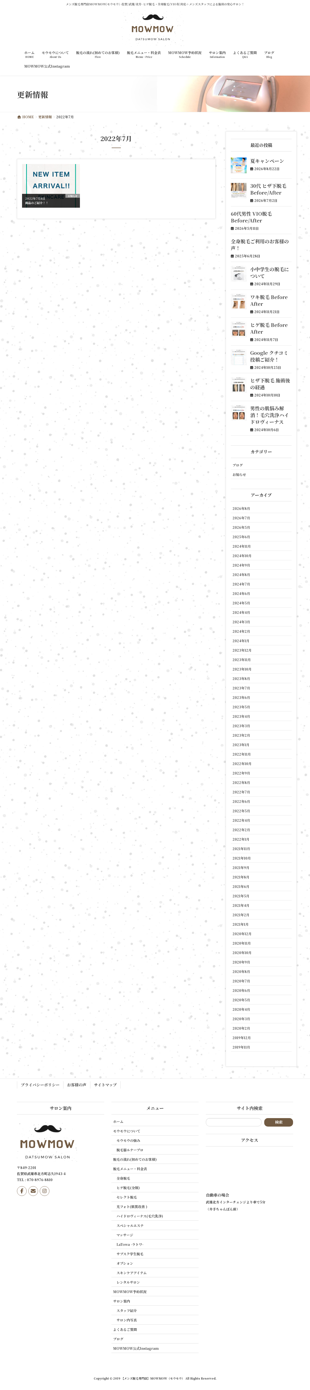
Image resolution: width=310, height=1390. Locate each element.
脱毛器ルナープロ (129, 1149)
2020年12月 (242, 933)
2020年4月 (241, 1009)
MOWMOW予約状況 (130, 1291)
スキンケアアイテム (131, 1272)
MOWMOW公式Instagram (136, 1348)
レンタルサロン (128, 1282)
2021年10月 (241, 858)
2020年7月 (241, 981)
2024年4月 (241, 612)
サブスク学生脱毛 (129, 1253)
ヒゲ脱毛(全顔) (128, 1187)
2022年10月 (242, 763)
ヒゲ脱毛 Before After (269, 328)
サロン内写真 (126, 1320)
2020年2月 (241, 1028)
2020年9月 (241, 962)
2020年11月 (241, 943)
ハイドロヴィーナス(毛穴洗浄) (139, 1216)
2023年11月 (241, 659)
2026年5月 (241, 527)
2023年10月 (242, 669)
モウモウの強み (128, 1140)
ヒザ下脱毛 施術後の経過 (270, 384)
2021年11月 (241, 848)
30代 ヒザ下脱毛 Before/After (268, 189)
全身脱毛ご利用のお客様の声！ (260, 245)
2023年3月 (241, 725)
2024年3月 (241, 621)
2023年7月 (241, 688)
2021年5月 (240, 895)
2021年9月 (240, 867)
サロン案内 (121, 1301)
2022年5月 (241, 810)
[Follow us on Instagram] (44, 1191)
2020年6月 (241, 990)
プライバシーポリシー (40, 1085)
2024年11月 (241, 546)
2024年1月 (240, 640)
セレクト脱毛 (126, 1197)
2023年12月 (242, 650)
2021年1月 (240, 924)
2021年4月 (240, 905)
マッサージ (124, 1234)
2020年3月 (241, 1018)
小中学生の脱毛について (269, 272)
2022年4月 (241, 820)
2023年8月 (241, 678)
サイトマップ (105, 1085)
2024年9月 (241, 565)
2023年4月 (241, 716)
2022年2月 (241, 829)
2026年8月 (241, 508)
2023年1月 (240, 744)
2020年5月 (241, 999)
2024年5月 (241, 602)
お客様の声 (76, 1085)
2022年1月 (240, 839)
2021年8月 (240, 877)
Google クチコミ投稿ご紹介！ (269, 356)
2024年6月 (241, 593)
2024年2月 (241, 631)
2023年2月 (241, 735)
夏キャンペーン (267, 160)
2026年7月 (241, 517)
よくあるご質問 (125, 1329)
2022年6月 (241, 801)
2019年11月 (241, 1047)
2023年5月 (241, 706)
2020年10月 (242, 952)
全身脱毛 (123, 1178)
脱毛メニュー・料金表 (130, 1168)
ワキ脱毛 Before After (269, 300)
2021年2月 (240, 914)
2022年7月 (241, 792)
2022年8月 (241, 782)
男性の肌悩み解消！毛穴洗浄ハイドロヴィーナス (269, 415)
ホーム (118, 1121)
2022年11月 (241, 754)
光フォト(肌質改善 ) (131, 1206)
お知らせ (239, 474)
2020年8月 (241, 971)
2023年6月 (241, 697)
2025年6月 (241, 536)
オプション (124, 1263)
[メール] (33, 1191)
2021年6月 (240, 886)
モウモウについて (126, 1131)
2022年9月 (241, 773)
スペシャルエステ (130, 1225)
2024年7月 (241, 584)
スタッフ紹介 (126, 1310)
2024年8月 (241, 574)
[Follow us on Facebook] (22, 1191)
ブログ (237, 465)
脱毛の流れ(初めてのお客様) (135, 1159)
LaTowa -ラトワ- (129, 1244)
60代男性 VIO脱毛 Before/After (251, 217)
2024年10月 (242, 555)
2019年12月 (241, 1037)
